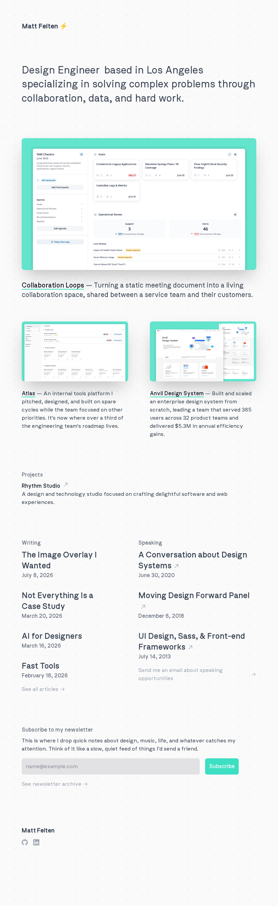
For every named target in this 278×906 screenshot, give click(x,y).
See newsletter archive (51, 784)
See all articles (40, 689)
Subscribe (222, 766)
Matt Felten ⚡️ (45, 26)
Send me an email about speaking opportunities (180, 674)
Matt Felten (38, 831)
